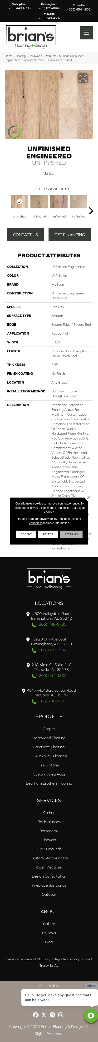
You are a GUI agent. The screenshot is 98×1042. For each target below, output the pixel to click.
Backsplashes (49, 821)
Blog (49, 942)
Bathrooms (49, 831)
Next (90, 203)
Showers (49, 840)
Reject (48, 534)
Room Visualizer (49, 867)
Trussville (79, 7)
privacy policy (48, 519)
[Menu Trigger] (86, 32)
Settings (71, 534)
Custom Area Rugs (49, 774)
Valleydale (19, 6)
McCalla (49, 16)
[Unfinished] (19, 202)
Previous (7, 203)
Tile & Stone (49, 765)
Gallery (49, 924)
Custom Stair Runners (49, 858)
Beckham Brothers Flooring (49, 783)
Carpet (49, 729)
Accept (26, 534)
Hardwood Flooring (49, 738)
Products (50, 55)
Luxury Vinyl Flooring (49, 756)
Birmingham (49, 6)
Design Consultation (49, 876)
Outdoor (49, 894)
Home (9, 55)
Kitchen (49, 812)
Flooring (20, 55)
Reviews (49, 933)
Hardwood (35, 55)
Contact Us (25, 234)
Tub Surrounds (49, 849)
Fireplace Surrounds (49, 885)
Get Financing (69, 234)
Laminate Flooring (49, 747)
